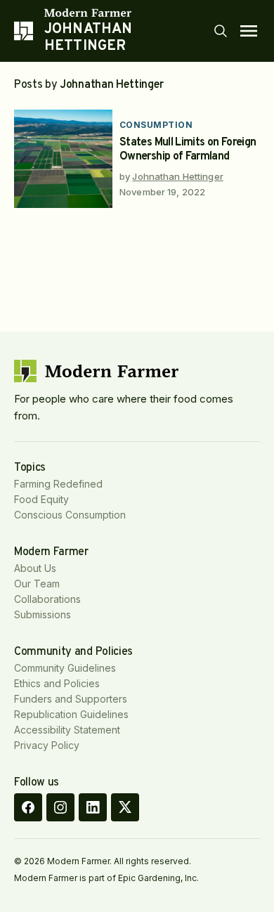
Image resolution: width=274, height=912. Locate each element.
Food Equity (41, 499)
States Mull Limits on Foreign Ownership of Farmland (187, 150)
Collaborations (47, 599)
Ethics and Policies (57, 683)
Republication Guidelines (71, 714)
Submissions (42, 614)
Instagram (60, 807)
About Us (35, 568)
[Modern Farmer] (128, 12)
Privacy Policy (46, 745)
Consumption (156, 124)
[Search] (220, 30)
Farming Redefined (58, 484)
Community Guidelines (65, 668)
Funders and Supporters (70, 699)
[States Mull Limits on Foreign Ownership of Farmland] (63, 159)
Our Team (37, 583)
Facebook (28, 807)
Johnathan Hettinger (177, 176)
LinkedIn (93, 807)
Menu (248, 31)
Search (220, 30)
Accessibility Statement (67, 730)
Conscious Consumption (70, 515)
